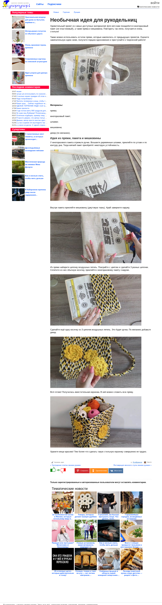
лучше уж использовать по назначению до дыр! (36, 94)
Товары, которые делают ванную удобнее (86, 516)
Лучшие (77, 12)
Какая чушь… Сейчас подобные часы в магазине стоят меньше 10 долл (46, 103)
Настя (149, 462)
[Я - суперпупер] (16, 8)
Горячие (66, 12)
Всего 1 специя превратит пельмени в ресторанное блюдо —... (132, 545)
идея (62, 462)
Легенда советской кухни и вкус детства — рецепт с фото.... (131, 573)
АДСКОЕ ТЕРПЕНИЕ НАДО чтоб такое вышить (35, 106)
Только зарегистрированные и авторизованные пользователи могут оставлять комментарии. (98, 482)
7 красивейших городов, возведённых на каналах (131, 517)
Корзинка (57, 462)
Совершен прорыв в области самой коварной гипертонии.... (108, 573)
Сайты (40, 4)
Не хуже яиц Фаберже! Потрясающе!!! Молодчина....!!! (39, 113)
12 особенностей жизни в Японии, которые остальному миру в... (62, 517)
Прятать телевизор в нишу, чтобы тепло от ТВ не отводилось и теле (44, 101)
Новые (56, 12)
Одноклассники (101, 471)
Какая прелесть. (23, 108)
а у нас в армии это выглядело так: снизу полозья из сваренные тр (44, 123)
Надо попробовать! (24, 99)
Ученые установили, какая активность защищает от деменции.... (86, 546)
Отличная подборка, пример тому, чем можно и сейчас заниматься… (45, 115)
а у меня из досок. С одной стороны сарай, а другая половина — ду (44, 125)
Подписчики (54, 4)
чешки (18, 91)
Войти (155, 3)
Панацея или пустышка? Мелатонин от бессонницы (63, 545)
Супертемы (18, 129)
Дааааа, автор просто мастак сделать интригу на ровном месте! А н (44, 120)
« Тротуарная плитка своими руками (65, 465)
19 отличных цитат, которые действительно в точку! (63, 573)
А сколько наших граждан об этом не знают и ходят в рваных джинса (45, 96)
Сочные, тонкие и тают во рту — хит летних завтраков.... (86, 573)
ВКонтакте (118, 471)
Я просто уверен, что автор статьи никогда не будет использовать (43, 118)
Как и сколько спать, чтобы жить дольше (108, 544)
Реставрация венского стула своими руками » (132, 465)
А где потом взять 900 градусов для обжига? (34, 111)
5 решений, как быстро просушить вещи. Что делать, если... (108, 517)
